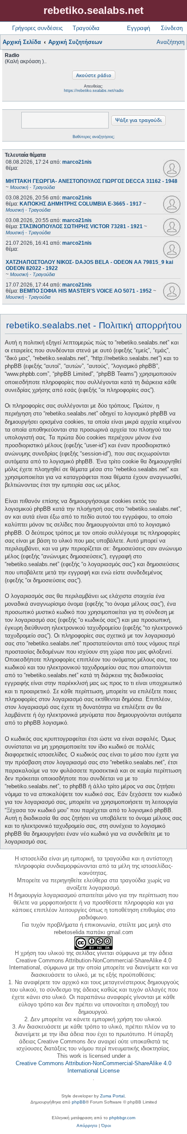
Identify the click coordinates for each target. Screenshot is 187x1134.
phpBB (79, 1102)
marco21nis (77, 162)
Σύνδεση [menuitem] (172, 28)
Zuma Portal (112, 1096)
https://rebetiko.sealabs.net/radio (94, 90)
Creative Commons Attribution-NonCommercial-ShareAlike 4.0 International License (93, 1067)
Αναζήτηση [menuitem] (170, 42)
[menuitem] (87, 1126)
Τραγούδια (86, 28)
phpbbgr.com (122, 1117)
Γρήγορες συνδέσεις (37, 28)
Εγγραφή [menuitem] (138, 28)
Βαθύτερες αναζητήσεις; (94, 137)
